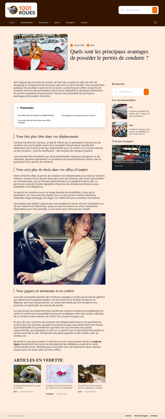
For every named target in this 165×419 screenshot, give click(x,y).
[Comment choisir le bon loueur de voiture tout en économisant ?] (59, 374)
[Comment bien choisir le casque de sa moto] (27, 374)
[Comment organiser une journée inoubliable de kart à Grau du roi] (119, 129)
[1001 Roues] (21, 10)
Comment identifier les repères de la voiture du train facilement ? (139, 113)
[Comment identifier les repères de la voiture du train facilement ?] (119, 111)
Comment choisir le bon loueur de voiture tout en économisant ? (59, 387)
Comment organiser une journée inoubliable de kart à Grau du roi (139, 131)
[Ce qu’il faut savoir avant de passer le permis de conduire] (91, 374)
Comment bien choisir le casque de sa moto (27, 386)
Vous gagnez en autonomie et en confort (78, 115)
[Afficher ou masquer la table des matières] (68, 107)
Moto (131, 125)
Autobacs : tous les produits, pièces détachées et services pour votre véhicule (129, 161)
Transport (50, 394)
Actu (92, 45)
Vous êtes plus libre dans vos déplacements (36, 115)
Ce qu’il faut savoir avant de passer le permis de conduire (90, 386)
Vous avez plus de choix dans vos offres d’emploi (34, 121)
